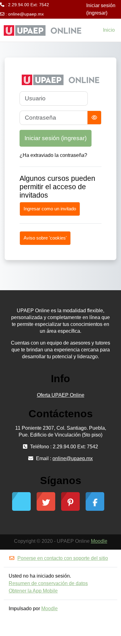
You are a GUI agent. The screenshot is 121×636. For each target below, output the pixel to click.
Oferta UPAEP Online (60, 395)
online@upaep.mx (26, 13)
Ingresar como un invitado (50, 208)
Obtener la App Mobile (33, 590)
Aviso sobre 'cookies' (45, 237)
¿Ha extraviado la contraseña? (53, 155)
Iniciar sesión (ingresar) (100, 9)
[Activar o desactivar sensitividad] (94, 118)
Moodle (99, 541)
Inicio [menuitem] (109, 30)
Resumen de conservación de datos (48, 583)
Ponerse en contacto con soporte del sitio (62, 558)
